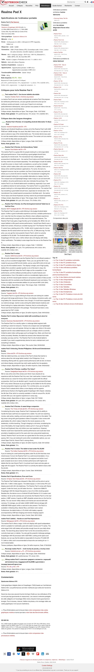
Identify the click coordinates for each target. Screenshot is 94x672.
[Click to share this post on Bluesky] (18, 654)
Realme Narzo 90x (59, 155)
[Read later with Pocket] (33, 654)
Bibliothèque (45, 6)
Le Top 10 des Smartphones (63, 292)
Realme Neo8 (57, 99)
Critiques (20, 6)
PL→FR (25, 551)
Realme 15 (57, 198)
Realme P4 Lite (58, 112)
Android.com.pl (15, 551)
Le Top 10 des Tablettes (61, 287)
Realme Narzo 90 (58, 149)
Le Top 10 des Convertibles (63, 284)
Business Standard (13, 321)
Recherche (68, 6)
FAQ (36, 6)
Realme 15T (57, 192)
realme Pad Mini (58, 52)
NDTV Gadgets (12, 209)
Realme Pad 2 (58, 46)
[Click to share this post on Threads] (14, 654)
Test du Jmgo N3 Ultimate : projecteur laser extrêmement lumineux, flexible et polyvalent (60, 234)
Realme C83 (57, 93)
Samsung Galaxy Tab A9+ (61, 18)
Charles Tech (14, 97)
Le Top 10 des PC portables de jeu (65, 263)
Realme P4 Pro (58, 211)
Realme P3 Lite (58, 143)
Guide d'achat (57, 6)
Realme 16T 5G (58, 81)
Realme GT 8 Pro (58, 205)
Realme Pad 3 (58, 34)
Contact (77, 6)
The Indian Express (16, 451)
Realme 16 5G (58, 118)
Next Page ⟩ (68, 254)
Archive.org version (27, 97)
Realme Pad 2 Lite (59, 40)
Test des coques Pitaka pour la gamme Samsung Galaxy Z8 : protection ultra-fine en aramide (75, 234)
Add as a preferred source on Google (28, 649)
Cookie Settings (47, 665)
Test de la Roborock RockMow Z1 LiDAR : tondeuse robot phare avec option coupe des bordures (75, 249)
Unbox (9, 353)
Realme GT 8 (57, 180)
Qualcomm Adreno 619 (20, 36)
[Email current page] (47, 654)
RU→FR (16, 567)
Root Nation (14, 149)
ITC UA (9, 567)
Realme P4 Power (59, 124)
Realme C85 (57, 174)
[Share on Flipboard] (37, 654)
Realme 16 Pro (58, 137)
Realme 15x (57, 186)
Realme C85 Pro (58, 167)
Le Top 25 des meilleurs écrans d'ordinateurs (68, 304)
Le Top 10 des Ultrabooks (62, 282)
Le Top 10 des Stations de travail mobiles (67, 277)
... (91, 6)
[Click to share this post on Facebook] (9, 654)
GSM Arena (14, 256)
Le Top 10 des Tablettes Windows (65, 289)
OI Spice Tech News (13, 479)
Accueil (11, 6)
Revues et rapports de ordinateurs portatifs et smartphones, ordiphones (38, 660)
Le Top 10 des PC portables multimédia (66, 260)
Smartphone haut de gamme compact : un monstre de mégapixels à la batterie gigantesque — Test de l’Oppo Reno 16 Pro (60, 249)
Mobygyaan (10, 521)
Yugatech (10, 293)
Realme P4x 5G (58, 161)
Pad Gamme (15, 22)
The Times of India (16, 409)
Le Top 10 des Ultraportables (63, 280)
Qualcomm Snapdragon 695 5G (10, 27)
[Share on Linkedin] (42, 654)
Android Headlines (13, 127)
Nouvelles (29, 6)
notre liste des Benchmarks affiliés (37, 612)
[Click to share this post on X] (23, 654)
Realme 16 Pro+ (58, 130)
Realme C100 (57, 87)
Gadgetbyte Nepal (16, 371)
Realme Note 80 (58, 106)
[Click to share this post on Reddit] (28, 654)
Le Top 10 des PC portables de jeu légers (67, 265)
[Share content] (4, 654)
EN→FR (24, 127)
